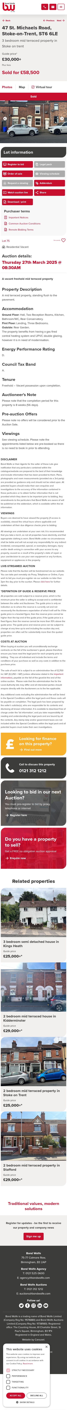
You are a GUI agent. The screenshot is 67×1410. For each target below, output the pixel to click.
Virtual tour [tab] (44, 87)
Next (62, 118)
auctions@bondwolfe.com (34, 1294)
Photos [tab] (7, 87)
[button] (26, 1402)
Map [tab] (22, 87)
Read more (28, 1363)
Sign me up (33, 1236)
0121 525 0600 (35, 1273)
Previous (5, 118)
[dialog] (26, 1375)
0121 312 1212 (35, 1289)
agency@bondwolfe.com (35, 1278)
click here (45, 581)
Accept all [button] (16, 1395)
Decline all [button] (36, 1395)
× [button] (46, 1347)
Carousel (39, 1339)
